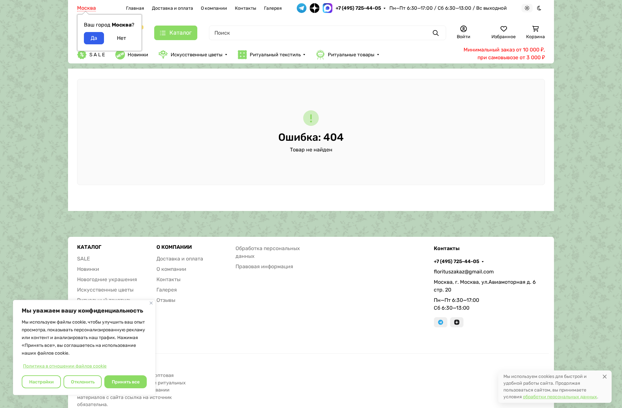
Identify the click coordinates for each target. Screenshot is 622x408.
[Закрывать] (151, 303)
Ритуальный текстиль (275, 55)
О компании (214, 8)
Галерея (273, 8)
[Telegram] (440, 322)
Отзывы (165, 300)
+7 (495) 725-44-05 (358, 8)
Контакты (245, 8)
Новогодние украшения (107, 279)
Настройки (41, 382)
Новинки (138, 55)
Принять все (126, 382)
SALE (83, 259)
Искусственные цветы (197, 55)
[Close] (604, 376)
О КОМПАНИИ (174, 247)
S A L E (97, 55)
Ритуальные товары (351, 55)
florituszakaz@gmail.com (464, 272)
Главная (135, 8)
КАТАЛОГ (89, 247)
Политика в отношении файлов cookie (65, 366)
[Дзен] (457, 322)
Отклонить (83, 382)
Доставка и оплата (172, 8)
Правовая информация (264, 266)
